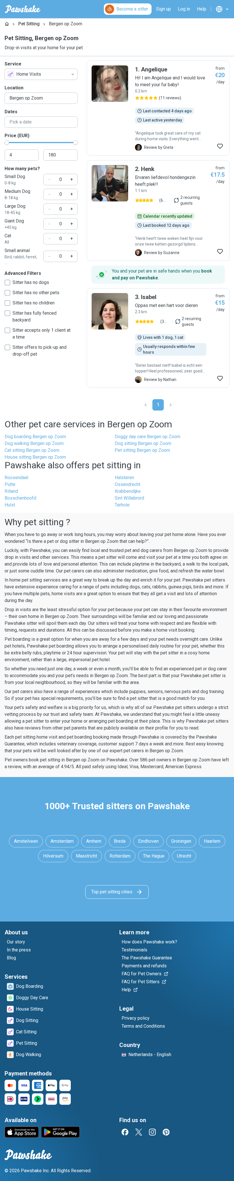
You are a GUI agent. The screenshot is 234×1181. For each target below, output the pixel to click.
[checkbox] (7, 282)
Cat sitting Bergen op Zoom (32, 450)
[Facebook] (125, 1132)
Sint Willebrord (129, 498)
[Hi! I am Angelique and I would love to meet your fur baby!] (158, 108)
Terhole (122, 505)
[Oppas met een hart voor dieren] (158, 338)
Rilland (11, 491)
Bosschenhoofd (20, 498)
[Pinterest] (166, 1132)
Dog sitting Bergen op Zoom (143, 443)
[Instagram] (152, 1132)
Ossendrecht (127, 484)
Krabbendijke (128, 491)
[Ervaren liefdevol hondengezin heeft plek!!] (158, 210)
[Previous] (145, 405)
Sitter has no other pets (36, 292)
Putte (10, 484)
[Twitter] (138, 1132)
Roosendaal (16, 477)
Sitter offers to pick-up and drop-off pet (39, 351)
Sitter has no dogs (31, 282)
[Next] (170, 405)
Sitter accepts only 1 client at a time (41, 333)
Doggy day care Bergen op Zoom (147, 436)
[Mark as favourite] (220, 146)
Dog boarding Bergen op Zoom (35, 436)
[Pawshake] (23, 9)
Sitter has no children (34, 303)
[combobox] (41, 74)
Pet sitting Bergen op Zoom (142, 450)
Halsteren (124, 477)
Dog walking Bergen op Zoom (34, 443)
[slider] (7, 142)
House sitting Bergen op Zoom (35, 457)
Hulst (10, 505)
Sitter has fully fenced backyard (35, 316)
